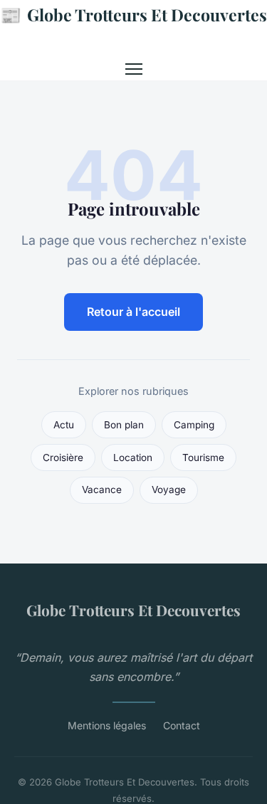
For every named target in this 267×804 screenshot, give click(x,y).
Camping (194, 424)
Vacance (102, 489)
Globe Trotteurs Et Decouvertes (133, 14)
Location (132, 457)
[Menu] (134, 69)
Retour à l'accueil (133, 312)
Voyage (169, 489)
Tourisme (203, 457)
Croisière (63, 457)
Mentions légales (107, 725)
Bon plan (124, 424)
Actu (63, 424)
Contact (181, 725)
